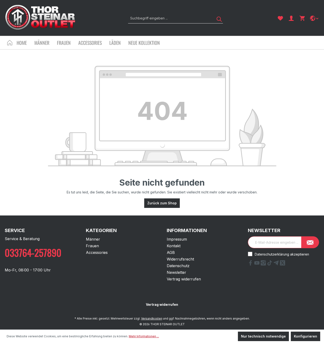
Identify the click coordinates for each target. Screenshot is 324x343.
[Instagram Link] (264, 264)
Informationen (187, 230)
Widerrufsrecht (180, 259)
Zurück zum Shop (162, 203)
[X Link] (282, 264)
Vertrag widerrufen (184, 279)
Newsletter (176, 272)
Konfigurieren (305, 336)
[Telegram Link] (276, 264)
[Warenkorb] (302, 18)
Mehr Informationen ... (144, 336)
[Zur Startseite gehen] (40, 17)
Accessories (97, 252)
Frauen (92, 245)
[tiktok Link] (270, 264)
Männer (93, 239)
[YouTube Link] (257, 264)
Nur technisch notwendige (263, 336)
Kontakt (174, 245)
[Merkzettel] (280, 18)
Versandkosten (151, 318)
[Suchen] (217, 18)
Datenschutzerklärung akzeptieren (282, 254)
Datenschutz (178, 265)
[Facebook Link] (251, 264)
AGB (171, 252)
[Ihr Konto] (291, 18)
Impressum (177, 239)
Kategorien (101, 230)
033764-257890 (33, 252)
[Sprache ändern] (314, 18)
